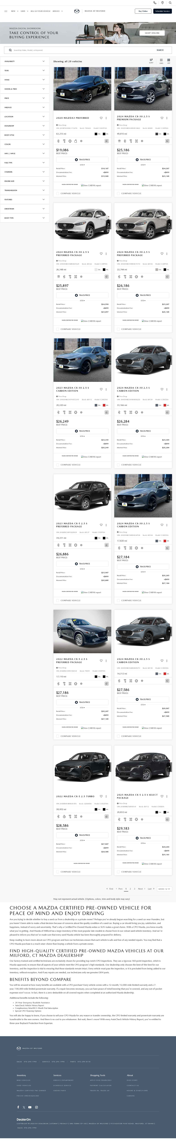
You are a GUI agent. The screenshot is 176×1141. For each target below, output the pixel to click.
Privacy (64, 1123)
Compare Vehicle (71, 193)
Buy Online (143, 11)
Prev (120, 888)
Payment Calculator (101, 1085)
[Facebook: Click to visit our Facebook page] (18, 1108)
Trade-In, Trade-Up (100, 1090)
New (13, 11)
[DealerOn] (24, 1119)
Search (160, 50)
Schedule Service (163, 11)
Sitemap (54, 1123)
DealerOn (43, 1123)
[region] (82, 172)
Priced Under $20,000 (28, 1096)
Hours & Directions (137, 1090)
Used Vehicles (24, 1085)
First (110, 888)
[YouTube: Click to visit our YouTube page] (30, 1108)
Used (23, 11)
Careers (131, 1096)
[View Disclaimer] (81, 141)
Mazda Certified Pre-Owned (31, 1090)
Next (141, 888)
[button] (108, 89)
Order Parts (59, 1090)
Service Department (63, 1080)
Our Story (132, 1080)
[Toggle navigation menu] (4, 11)
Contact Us (133, 1085)
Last (150, 888)
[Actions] (106, 118)
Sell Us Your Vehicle (40, 11)
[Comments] (106, 141)
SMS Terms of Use (78, 1123)
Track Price (84, 160)
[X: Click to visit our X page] (24, 1108)
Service (56, 11)
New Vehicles (23, 1080)
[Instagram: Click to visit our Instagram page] (37, 1108)
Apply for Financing (101, 1080)
